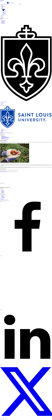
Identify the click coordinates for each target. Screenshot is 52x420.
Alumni (2, 195)
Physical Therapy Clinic (3, 136)
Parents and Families (5, 11)
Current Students (3, 196)
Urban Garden (2, 138)
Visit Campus (4, 171)
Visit (1, 103)
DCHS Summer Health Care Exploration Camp (6, 137)
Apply (2, 16)
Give (1, 104)
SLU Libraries (2, 21)
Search (1, 18)
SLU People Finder (3, 20)
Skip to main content (2, 0)
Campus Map (2, 190)
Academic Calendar (3, 23)
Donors (3, 12)
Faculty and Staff (4, 13)
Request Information (2, 198)
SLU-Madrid (2, 197)
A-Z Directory (2, 191)
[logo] (26, 101)
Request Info (1, 171)
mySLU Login (2, 22)
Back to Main (2, 8)
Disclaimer (2, 192)
